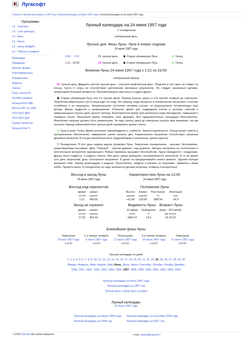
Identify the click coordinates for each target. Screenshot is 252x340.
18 (130, 259)
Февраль (83, 264)
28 (174, 259)
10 (95, 259)
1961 (155, 269)
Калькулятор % (21, 128)
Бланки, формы (21, 67)
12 (103, 259)
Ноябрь (168, 264)
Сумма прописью (22, 123)
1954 (104, 269)
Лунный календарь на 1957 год (39, 14)
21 (143, 259)
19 (134, 259)
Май (110, 264)
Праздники (18, 63)
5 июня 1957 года (96, 239)
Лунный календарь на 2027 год (145, 321)
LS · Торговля (20, 26)
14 (112, 259)
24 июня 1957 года (126, 305)
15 (117, 259)
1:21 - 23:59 (71, 62)
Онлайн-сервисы (22, 98)
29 (179, 259)
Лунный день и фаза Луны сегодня (126, 291)
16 (121, 259)
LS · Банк (17, 36)
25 (161, 259)
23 (152, 259)
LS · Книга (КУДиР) (23, 46)
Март (93, 264)
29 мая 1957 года (68, 239)
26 (165, 259)
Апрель (101, 264)
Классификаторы (22, 72)
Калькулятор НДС (22, 103)
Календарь (18, 58)
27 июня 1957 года (182, 239)
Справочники (20, 78)
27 (170, 259)
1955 (111, 269)
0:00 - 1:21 (71, 56)
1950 (74, 269)
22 (148, 259)
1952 (89, 269)
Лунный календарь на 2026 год (93, 321)
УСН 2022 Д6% (21, 113)
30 (183, 259)
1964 (178, 269)
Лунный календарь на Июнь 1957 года (78, 14)
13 (108, 259)
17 (126, 259)
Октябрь (158, 264)
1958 (133, 269)
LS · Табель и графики (25, 51)
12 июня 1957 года (125, 239)
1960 (148, 269)
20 (139, 259)
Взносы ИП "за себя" (24, 108)
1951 (82, 269)
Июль (126, 264)
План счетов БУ (21, 93)
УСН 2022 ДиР (21, 118)
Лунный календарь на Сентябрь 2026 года (152, 316)
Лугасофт (26, 334)
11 (99, 259)
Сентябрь (145, 264)
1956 (119, 269)
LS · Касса (18, 41)
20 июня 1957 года (153, 239)
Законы (16, 88)
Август (134, 264)
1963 (170, 269)
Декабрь (180, 264)
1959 (141, 269)
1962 (163, 269)
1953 (96, 269)
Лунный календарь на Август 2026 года (97, 316)
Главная (16, 14)
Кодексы (17, 83)
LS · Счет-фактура (23, 31)
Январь (72, 264)
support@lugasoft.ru (150, 334)
